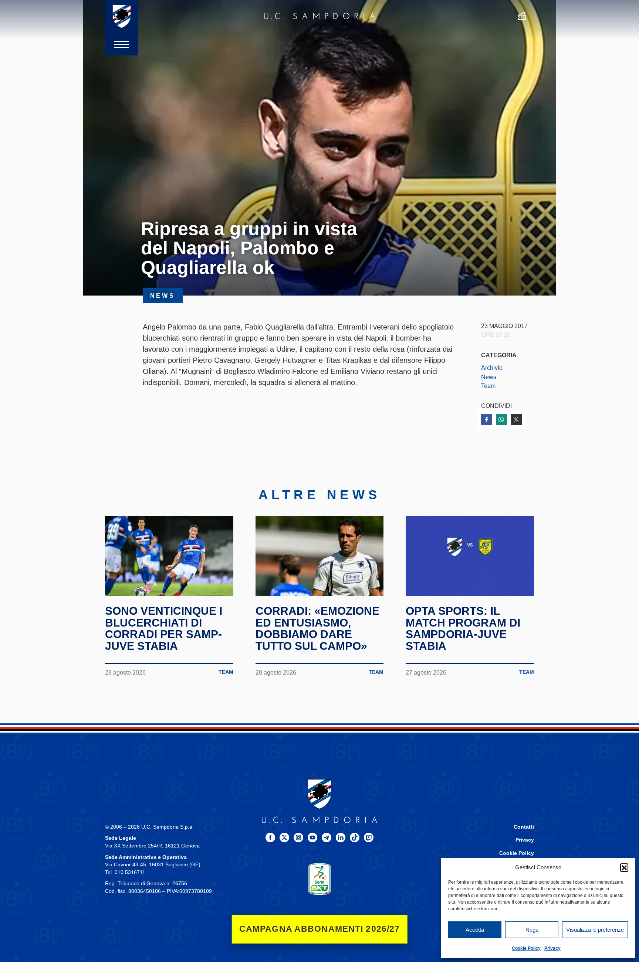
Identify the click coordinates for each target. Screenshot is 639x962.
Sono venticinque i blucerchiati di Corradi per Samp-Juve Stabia (163, 628)
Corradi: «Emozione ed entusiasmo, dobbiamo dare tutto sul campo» (317, 628)
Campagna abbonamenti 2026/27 (319, 929)
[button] (624, 867)
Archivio (492, 367)
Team (488, 385)
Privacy (552, 948)
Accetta (475, 930)
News (488, 376)
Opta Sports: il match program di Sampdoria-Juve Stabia (463, 628)
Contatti (524, 827)
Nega (531, 930)
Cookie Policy (526, 948)
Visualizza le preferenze (595, 930)
